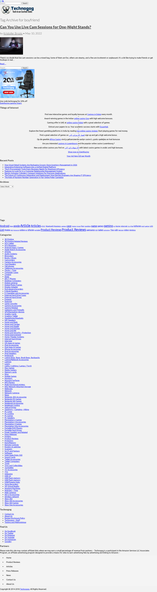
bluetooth (50, 226)
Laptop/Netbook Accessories (17, 360)
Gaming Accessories (13, 306)
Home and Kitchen (12, 328)
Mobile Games (10, 376)
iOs (129, 226)
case (69, 226)
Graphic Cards (10, 314)
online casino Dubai (75, 123)
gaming (108, 225)
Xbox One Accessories (14, 505)
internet (124, 226)
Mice (7, 374)
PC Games (9, 416)
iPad (131, 226)
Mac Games (9, 368)
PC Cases (8, 412)
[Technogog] (17, 14)
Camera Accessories (13, 262)
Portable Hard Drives (13, 430)
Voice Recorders (11, 484)
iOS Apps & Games (12, 343)
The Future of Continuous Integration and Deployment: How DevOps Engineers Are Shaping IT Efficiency (48, 175)
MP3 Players (10, 382)
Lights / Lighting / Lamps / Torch (18, 366)
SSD (96, 230)
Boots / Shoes (10, 258)
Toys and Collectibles (13, 466)
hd (114, 226)
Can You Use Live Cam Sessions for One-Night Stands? (45, 27)
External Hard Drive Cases (15, 295)
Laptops (8, 362)
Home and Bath (11, 322)
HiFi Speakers (10, 320)
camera (63, 226)
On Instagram (10, 539)
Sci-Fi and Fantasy (12, 451)
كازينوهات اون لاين (72, 148)
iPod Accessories (12, 351)
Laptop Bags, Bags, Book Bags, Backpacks (22, 358)
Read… (3, 64)
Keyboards (9, 355)
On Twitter (9, 533)
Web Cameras (10, 493)
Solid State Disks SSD (13, 455)
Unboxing (9, 474)
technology (107, 230)
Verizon (121, 230)
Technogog (24, 589)
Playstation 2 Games (13, 420)
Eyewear (8, 299)
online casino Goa (81, 118)
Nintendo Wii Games (13, 401)
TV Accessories (11, 470)
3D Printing (9, 239)
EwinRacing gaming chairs (11, 103)
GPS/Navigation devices (14, 312)
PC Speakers (10, 418)
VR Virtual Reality (12, 486)
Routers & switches (13, 447)
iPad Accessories (12, 345)
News (7, 395)
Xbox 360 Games (12, 503)
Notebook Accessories (14, 403)
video (126, 230)
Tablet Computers (12, 461)
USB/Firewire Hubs (12, 482)
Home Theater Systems (14, 337)
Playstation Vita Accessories (16, 426)
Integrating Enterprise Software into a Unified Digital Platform (30, 167)
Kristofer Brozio (13, 33)
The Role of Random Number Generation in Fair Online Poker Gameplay (34, 177)
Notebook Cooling (12, 405)
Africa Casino (55, 139)
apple (16, 225)
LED (151, 226)
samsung (90, 230)
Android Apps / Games (14, 248)
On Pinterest (10, 535)
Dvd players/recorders (14, 289)
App (11, 226)
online (22, 230)
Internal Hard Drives (13, 339)
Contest (8, 275)
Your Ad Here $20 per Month (78, 156)
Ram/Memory (10, 443)
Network (8, 391)
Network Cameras (12, 393)
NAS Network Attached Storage (18, 387)
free (82, 226)
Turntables (9, 468)
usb (116, 230)
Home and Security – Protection (18, 333)
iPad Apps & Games (13, 347)
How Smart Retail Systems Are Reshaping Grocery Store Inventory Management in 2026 (41, 165)
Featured (8, 301)
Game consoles (11, 304)
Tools (7, 463)
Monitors (8, 378)
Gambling (87, 226)
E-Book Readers (11, 291)
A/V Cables (9, 243)
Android (4, 225)
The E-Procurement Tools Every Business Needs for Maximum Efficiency (35, 169)
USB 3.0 (8, 476)
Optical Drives (10, 407)
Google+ (8, 542)
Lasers (7, 364)
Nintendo (16, 230)
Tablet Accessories (12, 459)
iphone (137, 226)
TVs (6, 472)
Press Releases (11, 434)
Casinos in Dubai (94, 114)
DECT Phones (10, 279)
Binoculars (9, 256)
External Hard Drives (13, 297)
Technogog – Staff (12, 520)
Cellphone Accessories (14, 268)
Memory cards (11, 372)
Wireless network (12, 497)
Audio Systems (11, 254)
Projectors (9, 441)
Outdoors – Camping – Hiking (17, 409)
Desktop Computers (13, 281)
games (100, 226)
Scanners (8, 449)
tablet (100, 230)
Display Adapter (11, 287)
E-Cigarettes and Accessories (17, 293)
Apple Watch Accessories (15, 250)
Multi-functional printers (15, 385)
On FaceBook (10, 531)
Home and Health (12, 326)
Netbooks (9, 389)
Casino (74, 226)
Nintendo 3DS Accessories (16, 397)
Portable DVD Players (13, 428)
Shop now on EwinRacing (78, 152)
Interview (8, 341)
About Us (8, 516)
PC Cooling (9, 414)
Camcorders (10, 260)
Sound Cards (10, 457)
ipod (142, 226)
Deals (7, 277)
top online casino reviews (87, 131)
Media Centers (11, 370)
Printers (8, 436)
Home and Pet (10, 331)
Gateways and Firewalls (14, 310)
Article (25, 225)
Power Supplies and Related (16, 432)
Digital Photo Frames (13, 285)
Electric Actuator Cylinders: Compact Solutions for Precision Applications (35, 173)
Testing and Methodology (15, 522)
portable (37, 230)
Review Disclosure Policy (15, 518)
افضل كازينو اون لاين (77, 135)
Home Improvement (13, 335)
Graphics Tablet (11, 316)
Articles (36, 225)
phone (31, 230)
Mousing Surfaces (12, 380)
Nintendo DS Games (13, 399)
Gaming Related (11, 308)
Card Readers (10, 264)
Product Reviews (51, 229)
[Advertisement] (78, 202)
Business (57, 226)
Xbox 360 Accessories (14, 501)
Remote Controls (12, 445)
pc (26, 230)
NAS (12, 230)
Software (8, 453)
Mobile (7, 230)
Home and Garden (12, 324)
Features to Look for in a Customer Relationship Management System (33, 171)
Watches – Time (11, 490)
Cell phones (9, 266)
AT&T (43, 226)
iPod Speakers (10, 353)
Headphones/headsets (14, 318)
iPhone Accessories (13, 349)
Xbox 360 (8, 499)
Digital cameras (11, 283)
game (94, 226)
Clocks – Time (10, 270)
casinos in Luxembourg (68, 143)
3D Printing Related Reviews (16, 241)
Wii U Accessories (12, 495)
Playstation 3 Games (13, 424)
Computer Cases (11, 272)
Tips (112, 230)
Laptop (147, 226)
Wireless (132, 230)
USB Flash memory (12, 478)
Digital (79, 226)
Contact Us (9, 514)
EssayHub (104, 127)
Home (117, 226)
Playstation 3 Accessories (15, 422)
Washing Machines (12, 488)
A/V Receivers (10, 245)
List (2, 229)
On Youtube (9, 537)
